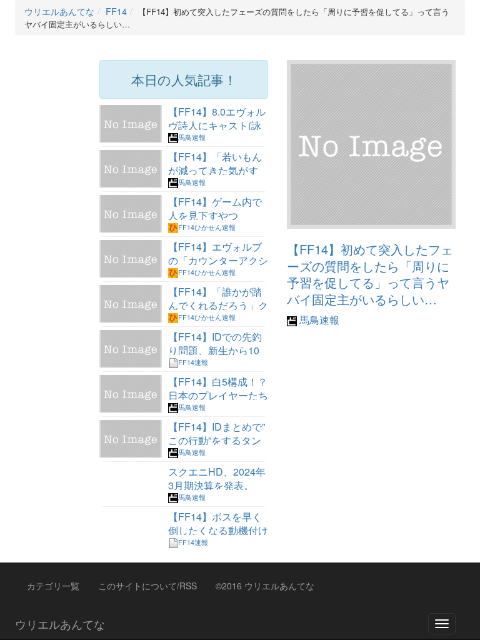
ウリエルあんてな (60, 624)
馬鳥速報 (318, 319)
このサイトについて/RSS (147, 585)
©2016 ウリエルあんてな (265, 585)
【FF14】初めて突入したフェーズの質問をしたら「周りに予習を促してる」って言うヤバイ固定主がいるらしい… (370, 274)
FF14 (116, 11)
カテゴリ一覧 (53, 585)
